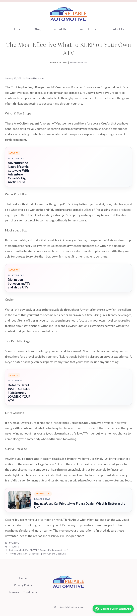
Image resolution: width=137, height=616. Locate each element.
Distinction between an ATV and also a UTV (19, 283)
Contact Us (116, 29)
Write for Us (88, 29)
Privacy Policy (23, 585)
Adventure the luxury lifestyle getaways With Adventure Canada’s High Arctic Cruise (18, 172)
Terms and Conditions (23, 592)
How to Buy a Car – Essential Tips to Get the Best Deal (37, 553)
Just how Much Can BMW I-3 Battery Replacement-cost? (38, 550)
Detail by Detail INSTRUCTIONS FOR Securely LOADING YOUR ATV (19, 392)
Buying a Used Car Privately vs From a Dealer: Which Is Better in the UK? (79, 505)
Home (17, 29)
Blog (37, 29)
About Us (60, 29)
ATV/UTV (14, 543)
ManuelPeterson (78, 62)
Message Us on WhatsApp (115, 608)
